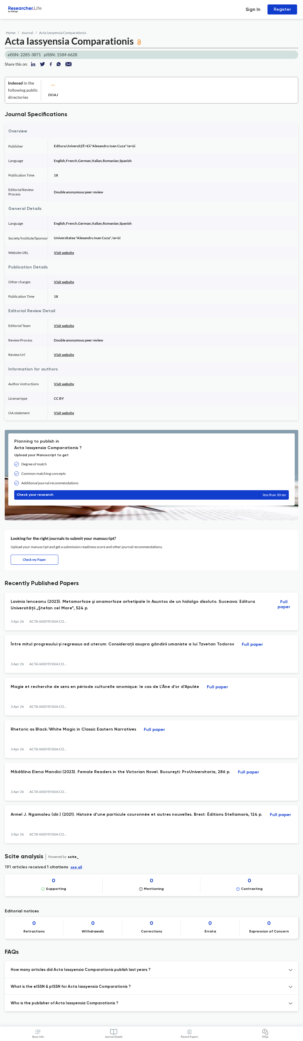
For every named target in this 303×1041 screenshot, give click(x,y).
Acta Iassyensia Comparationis (62, 32)
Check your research (151, 495)
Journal (27, 32)
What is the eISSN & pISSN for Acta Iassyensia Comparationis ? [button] (71, 987)
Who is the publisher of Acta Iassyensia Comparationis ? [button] (64, 1003)
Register (282, 9)
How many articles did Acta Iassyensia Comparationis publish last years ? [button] (81, 970)
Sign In (253, 9)
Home (10, 32)
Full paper (284, 604)
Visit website (64, 252)
